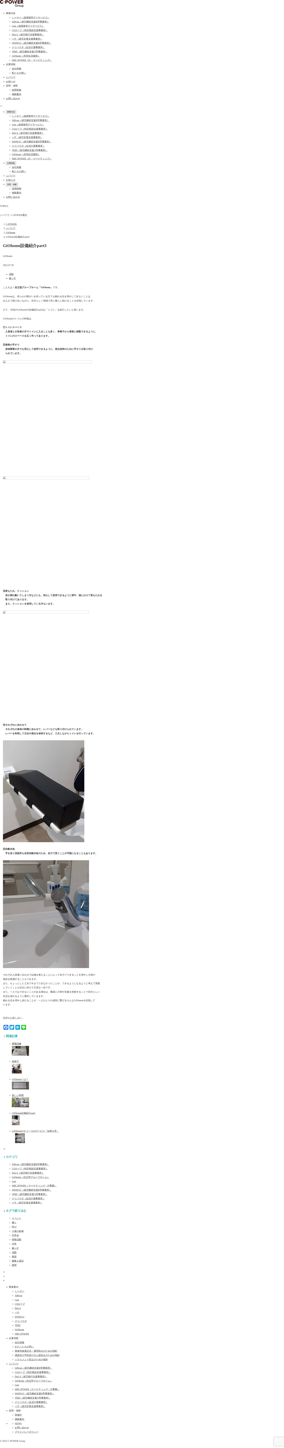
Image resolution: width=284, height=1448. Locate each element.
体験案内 (16, 94)
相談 (14, 1256)
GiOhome (31, 1177)
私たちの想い (19, 73)
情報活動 (16, 1239)
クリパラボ (28, 1198)
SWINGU (31, 1190)
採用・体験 (12, 184)
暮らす (12, 278)
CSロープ (30, 1168)
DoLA (28, 1173)
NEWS (18, 1423)
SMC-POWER (34, 1185)
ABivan (30, 1164)
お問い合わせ (13, 98)
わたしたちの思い (24, 1346)
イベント (16, 1218)
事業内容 (11, 112)
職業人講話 (18, 1261)
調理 (14, 1265)
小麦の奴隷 (18, 1231)
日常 (14, 1244)
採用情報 (16, 90)
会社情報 (16, 68)
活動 (11, 274)
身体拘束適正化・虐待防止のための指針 (36, 1351)
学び (14, 1227)
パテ (27, 1202)
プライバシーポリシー (26, 1432)
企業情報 (11, 163)
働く (14, 1222)
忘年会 (15, 1235)
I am (14, 1181)
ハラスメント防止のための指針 (31, 1359)
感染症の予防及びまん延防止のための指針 (37, 1355)
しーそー (19, 1291)
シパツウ (13, 1364)
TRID (30, 1194)
